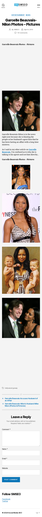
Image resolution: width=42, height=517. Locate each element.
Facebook (6, 499)
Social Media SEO (15, 513)
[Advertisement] (21, 69)
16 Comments (22, 33)
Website (5, 468)
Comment (6, 429)
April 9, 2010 (28, 29)
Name (5, 449)
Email (4, 459)
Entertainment (18, 15)
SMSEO (16, 29)
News (28, 15)
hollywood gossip (11, 388)
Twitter (5, 501)
